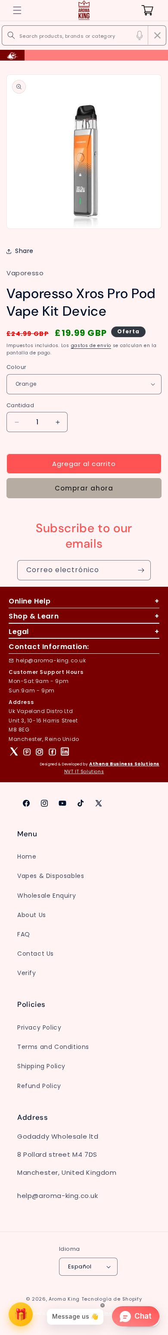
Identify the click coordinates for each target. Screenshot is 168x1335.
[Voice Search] (139, 35)
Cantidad (20, 405)
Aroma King (64, 1298)
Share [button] (24, 251)
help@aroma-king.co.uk (51, 660)
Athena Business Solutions (124, 764)
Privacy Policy (39, 1027)
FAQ (23, 934)
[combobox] (84, 35)
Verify (26, 973)
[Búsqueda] (11, 35)
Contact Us (35, 953)
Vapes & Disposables (50, 876)
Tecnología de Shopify (111, 1298)
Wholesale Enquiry (46, 895)
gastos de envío (91, 345)
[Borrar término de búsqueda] (157, 35)
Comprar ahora (84, 488)
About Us (31, 915)
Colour (16, 367)
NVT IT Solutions (84, 771)
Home (26, 856)
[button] (17, 10)
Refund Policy (39, 1086)
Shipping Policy (41, 1066)
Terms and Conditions (53, 1046)
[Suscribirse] (140, 570)
